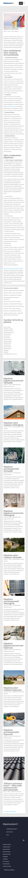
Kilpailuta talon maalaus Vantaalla (12, 301)
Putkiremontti (7, 338)
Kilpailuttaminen (16, 384)
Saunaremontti (7, 334)
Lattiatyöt (6, 352)
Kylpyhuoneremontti (9, 332)
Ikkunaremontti (7, 348)
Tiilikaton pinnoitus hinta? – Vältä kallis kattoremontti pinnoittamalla (13, 786)
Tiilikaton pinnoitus (8, 330)
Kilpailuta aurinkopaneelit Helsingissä (13, 304)
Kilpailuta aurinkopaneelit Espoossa (13, 310)
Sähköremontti (7, 343)
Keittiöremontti (7, 346)
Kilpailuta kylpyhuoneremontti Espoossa (14, 306)
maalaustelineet (11, 106)
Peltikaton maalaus (8, 329)
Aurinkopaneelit (16, 472)
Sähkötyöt (6, 350)
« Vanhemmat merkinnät (10, 811)
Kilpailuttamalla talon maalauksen (12, 268)
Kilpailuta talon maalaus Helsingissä (13, 292)
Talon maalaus (14, 31)
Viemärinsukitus (8, 341)
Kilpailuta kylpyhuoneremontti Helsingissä (13, 513)
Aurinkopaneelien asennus (10, 354)
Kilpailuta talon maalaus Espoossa (12, 308)
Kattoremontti (7, 345)
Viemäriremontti (8, 339)
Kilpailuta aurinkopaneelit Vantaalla (13, 295)
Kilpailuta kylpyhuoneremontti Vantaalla (14, 290)
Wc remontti (7, 336)
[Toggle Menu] (21, 3)
